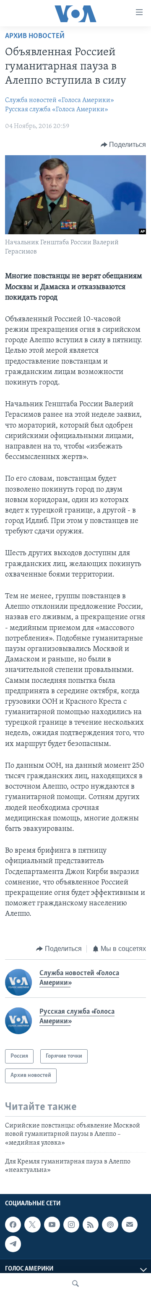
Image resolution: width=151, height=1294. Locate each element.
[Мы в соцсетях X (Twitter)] (32, 1225)
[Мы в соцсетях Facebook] (13, 1225)
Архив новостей (35, 36)
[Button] (123, 144)
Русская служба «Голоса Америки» (56, 109)
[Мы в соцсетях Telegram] (13, 1244)
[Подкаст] (110, 1225)
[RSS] (91, 1225)
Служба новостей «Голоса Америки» (59, 100)
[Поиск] (75, 1283)
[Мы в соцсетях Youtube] (52, 1225)
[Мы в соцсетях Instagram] (71, 1225)
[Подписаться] (130, 1225)
